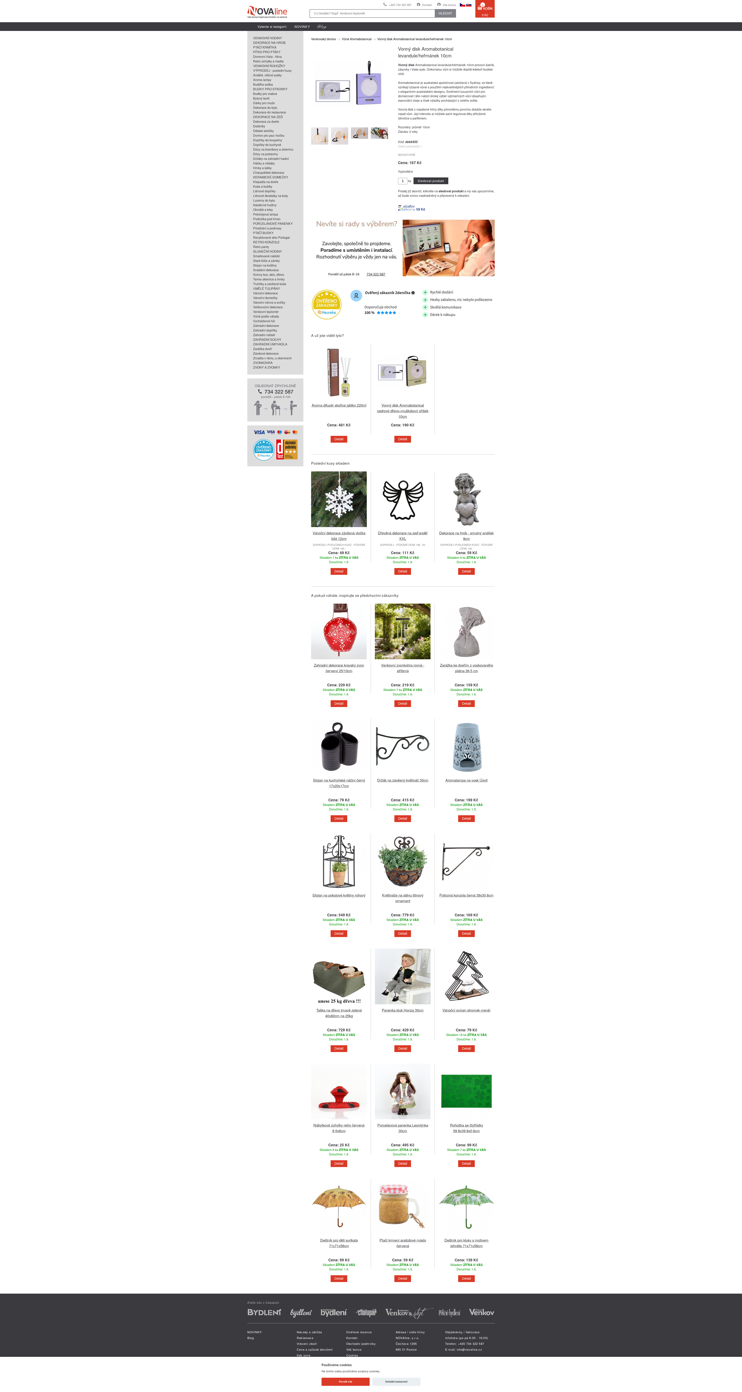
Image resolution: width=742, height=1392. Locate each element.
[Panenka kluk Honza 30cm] (403, 1005)
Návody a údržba (309, 1332)
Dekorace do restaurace (269, 112)
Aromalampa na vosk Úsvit (466, 780)
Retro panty (261, 246)
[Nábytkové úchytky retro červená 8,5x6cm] (339, 1120)
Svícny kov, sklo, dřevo (268, 274)
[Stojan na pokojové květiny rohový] (339, 890)
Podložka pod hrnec (267, 219)
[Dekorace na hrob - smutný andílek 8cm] (466, 528)
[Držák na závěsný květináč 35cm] (403, 775)
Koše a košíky (262, 186)
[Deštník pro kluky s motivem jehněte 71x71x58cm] (466, 1235)
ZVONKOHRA (263, 362)
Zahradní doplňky (265, 330)
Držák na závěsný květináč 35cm (402, 780)
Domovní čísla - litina (267, 56)
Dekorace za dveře (266, 121)
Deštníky (259, 126)
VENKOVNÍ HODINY (267, 38)
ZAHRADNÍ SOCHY (267, 339)
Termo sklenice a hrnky (269, 279)
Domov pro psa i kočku (268, 135)
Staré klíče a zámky (266, 260)
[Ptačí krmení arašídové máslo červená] (403, 1235)
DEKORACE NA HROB (269, 42)
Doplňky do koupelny (267, 140)
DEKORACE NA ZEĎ (268, 117)
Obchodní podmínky (361, 1344)
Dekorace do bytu (265, 107)
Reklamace (305, 1338)
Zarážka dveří (262, 349)
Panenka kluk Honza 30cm (403, 1010)
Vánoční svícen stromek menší (466, 1010)
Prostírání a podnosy (267, 228)
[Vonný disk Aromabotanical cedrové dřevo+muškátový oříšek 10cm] (403, 400)
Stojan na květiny (265, 265)
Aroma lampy (262, 80)
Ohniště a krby (263, 209)
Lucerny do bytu (264, 200)
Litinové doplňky (264, 191)
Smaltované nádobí (266, 256)
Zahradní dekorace (266, 325)
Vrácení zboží (307, 1344)
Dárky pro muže (264, 103)
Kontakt (427, 5)
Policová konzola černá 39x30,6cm (466, 895)
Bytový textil (261, 98)
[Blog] (322, 26)
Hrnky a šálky (262, 168)
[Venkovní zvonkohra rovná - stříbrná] (403, 660)
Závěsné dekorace (266, 353)
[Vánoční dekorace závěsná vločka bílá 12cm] (339, 528)
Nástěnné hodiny (265, 205)
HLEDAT (445, 13)
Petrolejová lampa (265, 214)
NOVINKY (302, 26)
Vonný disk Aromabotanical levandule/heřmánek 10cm (414, 39)
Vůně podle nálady (266, 316)
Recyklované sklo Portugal (271, 237)
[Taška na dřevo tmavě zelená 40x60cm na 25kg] (339, 1005)
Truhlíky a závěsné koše (269, 284)
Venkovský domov (323, 39)
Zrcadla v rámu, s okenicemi (272, 358)
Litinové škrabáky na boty (270, 195)
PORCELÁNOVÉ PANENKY (273, 223)
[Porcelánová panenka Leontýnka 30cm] (403, 1120)
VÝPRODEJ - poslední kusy (272, 70)
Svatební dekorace (266, 270)
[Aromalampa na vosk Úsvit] (466, 775)
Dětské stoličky (263, 131)
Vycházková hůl (264, 321)
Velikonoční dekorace (268, 307)
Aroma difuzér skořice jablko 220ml (339, 405)
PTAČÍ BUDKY (263, 233)
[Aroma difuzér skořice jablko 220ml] (339, 400)
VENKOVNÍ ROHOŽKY (269, 66)
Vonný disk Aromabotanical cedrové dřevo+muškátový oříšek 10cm (402, 410)
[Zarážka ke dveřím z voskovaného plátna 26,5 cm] (466, 660)
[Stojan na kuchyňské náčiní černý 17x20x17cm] (339, 775)
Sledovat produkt (431, 181)
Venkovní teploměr (266, 311)
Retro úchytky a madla (268, 61)
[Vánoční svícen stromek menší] (466, 1005)
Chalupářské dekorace (268, 172)
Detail (338, 439)
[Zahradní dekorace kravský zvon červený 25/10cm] (339, 660)
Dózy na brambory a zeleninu (273, 149)
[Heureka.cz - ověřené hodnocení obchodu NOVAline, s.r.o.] (263, 459)
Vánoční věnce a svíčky (269, 302)
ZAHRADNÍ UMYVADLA (270, 344)
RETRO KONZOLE (266, 242)
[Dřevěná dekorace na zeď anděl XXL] (403, 528)
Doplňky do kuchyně (267, 144)
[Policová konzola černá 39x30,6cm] (466, 890)
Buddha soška (263, 84)
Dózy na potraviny (265, 154)
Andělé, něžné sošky (267, 75)
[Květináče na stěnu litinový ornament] (403, 890)
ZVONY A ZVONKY (266, 367)
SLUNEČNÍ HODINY (267, 251)
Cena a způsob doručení (315, 1349)
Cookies (352, 1355)
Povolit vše (345, 1381)
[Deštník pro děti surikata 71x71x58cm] (339, 1235)
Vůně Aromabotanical (357, 39)
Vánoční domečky (265, 298)
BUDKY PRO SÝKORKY (270, 89)
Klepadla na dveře (265, 182)
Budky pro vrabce (265, 93)
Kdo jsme (304, 1355)
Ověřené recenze (359, 1332)
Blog (250, 1338)
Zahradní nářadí (264, 335)
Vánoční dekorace (265, 293)
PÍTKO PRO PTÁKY (267, 52)
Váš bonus (449, 5)
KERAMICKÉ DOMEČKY (270, 177)
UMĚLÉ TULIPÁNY (266, 288)
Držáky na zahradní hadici (271, 158)
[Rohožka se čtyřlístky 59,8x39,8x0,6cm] (466, 1120)
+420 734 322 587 (400, 5)
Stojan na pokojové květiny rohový (338, 895)
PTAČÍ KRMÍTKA (265, 47)
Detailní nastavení (396, 1381)
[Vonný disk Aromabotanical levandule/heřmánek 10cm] (349, 121)
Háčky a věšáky (264, 163)
